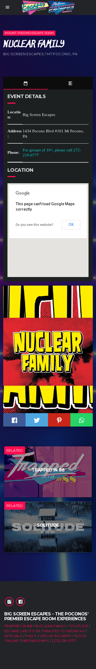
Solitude (79, 626)
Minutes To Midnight (64, 631)
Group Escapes (55, 636)
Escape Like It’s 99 (22, 631)
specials (13, 636)
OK (71, 224)
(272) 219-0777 (64, 640)
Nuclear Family (50, 626)
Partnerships (35, 640)
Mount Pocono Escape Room (29, 33)
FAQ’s (31, 636)
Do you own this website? (34, 225)
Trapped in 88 (18, 626)
